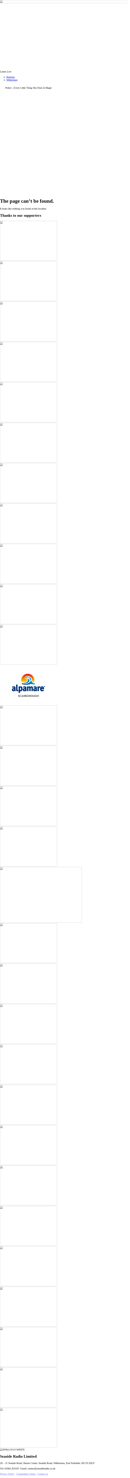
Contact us (42, 1474)
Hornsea (10, 77)
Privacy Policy (7, 1474)
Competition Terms (26, 1474)
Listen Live (5, 71)
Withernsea (11, 80)
